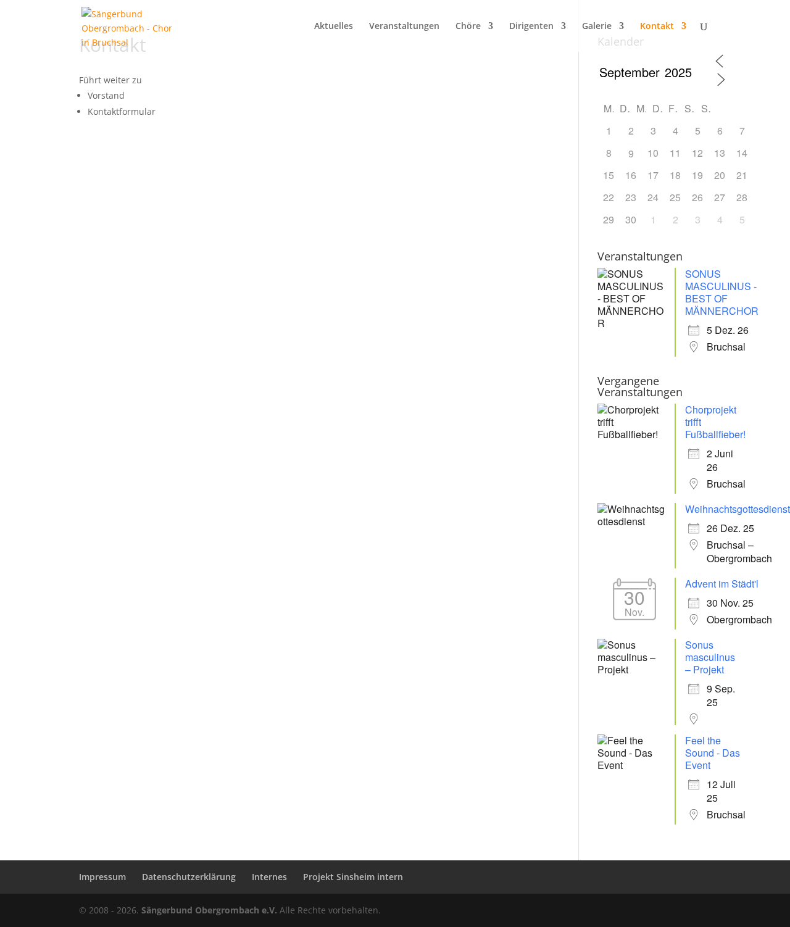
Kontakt (657, 26)
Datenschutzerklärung (189, 877)
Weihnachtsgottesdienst (737, 509)
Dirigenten (531, 26)
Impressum (102, 877)
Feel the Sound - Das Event (712, 752)
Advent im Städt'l (722, 583)
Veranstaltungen (404, 26)
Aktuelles (333, 26)
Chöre (468, 26)
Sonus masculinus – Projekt (710, 657)
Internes (269, 877)
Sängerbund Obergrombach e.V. (209, 910)
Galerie (597, 26)
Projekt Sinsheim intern (353, 877)
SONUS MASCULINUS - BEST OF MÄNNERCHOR (722, 292)
